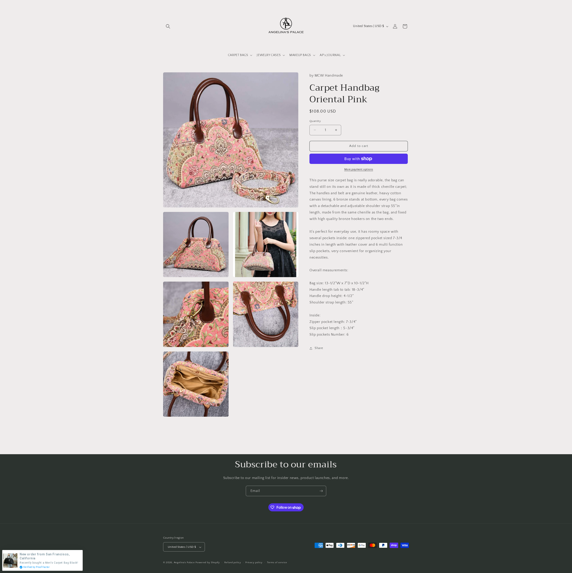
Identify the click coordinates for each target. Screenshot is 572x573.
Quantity (315, 121)
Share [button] (319, 348)
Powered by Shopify (208, 562)
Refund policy (232, 562)
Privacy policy (254, 562)
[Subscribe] (321, 491)
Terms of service (277, 562)
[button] (168, 26)
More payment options (358, 169)
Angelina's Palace (184, 562)
